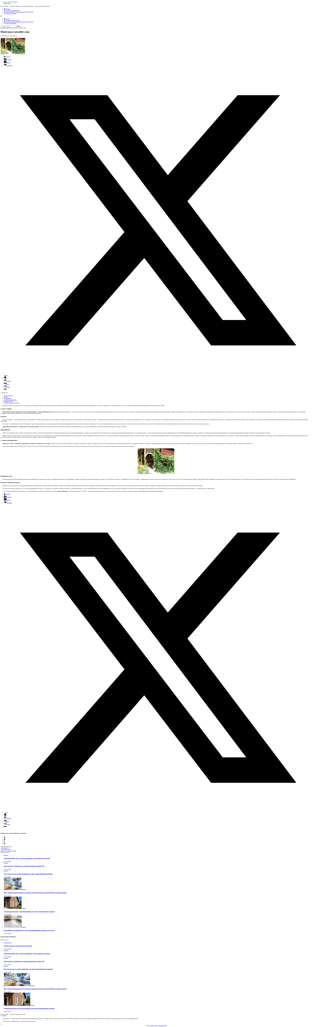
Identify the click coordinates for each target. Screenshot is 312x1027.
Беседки (6, 397)
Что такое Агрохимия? (10, 13)
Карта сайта (7, 3)
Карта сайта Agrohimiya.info (11, 10)
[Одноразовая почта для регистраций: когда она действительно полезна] (13, 908)
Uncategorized (7, 942)
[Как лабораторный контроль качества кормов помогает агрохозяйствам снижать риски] (13, 889)
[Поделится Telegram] (4, 842)
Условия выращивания (10, 400)
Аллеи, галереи (8, 395)
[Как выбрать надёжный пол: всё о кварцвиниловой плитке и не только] (13, 927)
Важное (8, 27)
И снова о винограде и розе (11, 403)
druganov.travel (154, 1025)
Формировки (7, 398)
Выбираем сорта (8, 401)
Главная (7, 9)
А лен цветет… (5, 848)
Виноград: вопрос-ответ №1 (8, 851)
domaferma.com (163, 1025)
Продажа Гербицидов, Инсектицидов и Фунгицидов (18, 12)
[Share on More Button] (5, 378)
